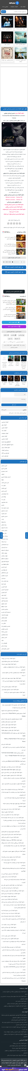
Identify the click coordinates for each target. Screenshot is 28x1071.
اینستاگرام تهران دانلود (13, 326)
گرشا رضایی (4, 592)
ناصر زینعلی (4, 637)
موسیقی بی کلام (5, 453)
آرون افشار (3, 488)
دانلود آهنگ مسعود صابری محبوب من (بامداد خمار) (14, 694)
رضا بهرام (3, 522)
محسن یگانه (4, 632)
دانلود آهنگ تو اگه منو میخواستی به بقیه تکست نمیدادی (14, 943)
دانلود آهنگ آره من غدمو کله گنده (9, 910)
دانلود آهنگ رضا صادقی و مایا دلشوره (10, 710)
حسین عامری (4, 516)
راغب (2, 519)
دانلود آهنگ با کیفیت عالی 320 (13, 267)
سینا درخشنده (4, 539)
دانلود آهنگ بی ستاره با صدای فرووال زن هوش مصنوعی (14, 668)
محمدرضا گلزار (4, 601)
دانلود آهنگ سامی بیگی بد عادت (8, 936)
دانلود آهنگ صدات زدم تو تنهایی (9, 876)
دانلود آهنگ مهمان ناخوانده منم (8, 896)
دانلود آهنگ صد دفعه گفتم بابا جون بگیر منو (11, 885)
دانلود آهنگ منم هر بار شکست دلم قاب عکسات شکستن (14, 779)
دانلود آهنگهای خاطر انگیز (7, 444)
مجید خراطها (4, 606)
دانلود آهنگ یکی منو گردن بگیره (8, 927)
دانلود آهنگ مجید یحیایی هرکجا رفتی (10, 661)
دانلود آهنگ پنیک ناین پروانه (8, 658)
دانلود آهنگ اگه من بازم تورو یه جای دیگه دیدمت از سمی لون (13, 920)
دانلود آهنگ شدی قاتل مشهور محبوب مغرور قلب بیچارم (13, 853)
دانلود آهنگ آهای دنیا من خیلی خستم (10, 938)
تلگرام (5, 335)
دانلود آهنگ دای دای (6, 744)
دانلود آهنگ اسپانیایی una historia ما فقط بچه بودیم (14, 968)
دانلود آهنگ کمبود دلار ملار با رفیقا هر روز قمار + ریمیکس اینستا (14, 822)
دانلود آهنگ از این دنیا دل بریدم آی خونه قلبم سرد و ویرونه (13, 979)
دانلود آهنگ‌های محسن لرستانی (14, 291)
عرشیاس (3, 578)
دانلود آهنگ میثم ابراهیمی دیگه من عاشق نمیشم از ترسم (13, 674)
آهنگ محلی (4, 436)
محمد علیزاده (4, 598)
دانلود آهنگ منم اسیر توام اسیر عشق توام (11, 767)
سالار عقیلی (4, 533)
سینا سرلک (3, 542)
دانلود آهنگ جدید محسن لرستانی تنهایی (13, 109)
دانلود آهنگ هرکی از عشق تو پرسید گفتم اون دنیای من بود (13, 785)
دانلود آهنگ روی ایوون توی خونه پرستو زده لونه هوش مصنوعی (14, 805)
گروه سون (3, 595)
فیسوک (16, 338)
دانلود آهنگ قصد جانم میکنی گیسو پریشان (11, 834)
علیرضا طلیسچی (5, 561)
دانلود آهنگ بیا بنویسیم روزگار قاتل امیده (11, 947)
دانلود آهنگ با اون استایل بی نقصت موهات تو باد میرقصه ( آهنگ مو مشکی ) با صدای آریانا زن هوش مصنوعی (15, 1034)
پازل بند (3, 499)
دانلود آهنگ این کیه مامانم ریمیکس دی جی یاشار (12, 902)
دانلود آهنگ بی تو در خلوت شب (8, 924)
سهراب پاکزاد (4, 553)
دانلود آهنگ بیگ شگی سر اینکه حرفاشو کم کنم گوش (14, 847)
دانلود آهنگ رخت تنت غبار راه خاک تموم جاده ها (12, 817)
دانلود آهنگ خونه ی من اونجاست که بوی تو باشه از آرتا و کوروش (14, 794)
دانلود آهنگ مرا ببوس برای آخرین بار (9, 874)
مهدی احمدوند (4, 615)
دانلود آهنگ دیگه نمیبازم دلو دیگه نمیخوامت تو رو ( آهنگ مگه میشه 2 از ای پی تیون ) (14, 963)
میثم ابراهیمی (4, 634)
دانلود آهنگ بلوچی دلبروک (7, 812)
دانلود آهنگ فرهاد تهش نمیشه (9, 664)
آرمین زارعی (4, 491)
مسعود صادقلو (4, 558)
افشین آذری (4, 468)
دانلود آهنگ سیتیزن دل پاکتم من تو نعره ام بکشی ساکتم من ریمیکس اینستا (14, 974)
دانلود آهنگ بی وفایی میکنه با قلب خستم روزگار (12, 843)
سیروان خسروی (5, 550)
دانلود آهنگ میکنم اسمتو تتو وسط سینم (10, 916)
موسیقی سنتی (5, 456)
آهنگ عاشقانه (14, 7)
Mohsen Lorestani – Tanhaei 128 (14, 199)
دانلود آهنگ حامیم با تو (21, 1001)
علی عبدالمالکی (4, 572)
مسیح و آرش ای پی (5, 612)
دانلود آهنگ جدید (19, 113)
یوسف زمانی (4, 646)
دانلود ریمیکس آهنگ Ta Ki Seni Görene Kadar (12, 753)
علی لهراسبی (4, 570)
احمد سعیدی (4, 471)
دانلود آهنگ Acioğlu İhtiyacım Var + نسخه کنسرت (15, 757)
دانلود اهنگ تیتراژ (6, 447)
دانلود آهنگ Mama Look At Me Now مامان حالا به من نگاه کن (13, 763)
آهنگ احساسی (19, 342)
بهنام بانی (3, 497)
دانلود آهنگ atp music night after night (11, 769)
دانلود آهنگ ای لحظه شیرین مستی (9, 899)
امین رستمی (4, 465)
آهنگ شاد (22, 7)
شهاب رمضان (4, 556)
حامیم (2, 505)
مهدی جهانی (4, 618)
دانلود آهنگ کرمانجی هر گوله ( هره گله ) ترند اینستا (14, 799)
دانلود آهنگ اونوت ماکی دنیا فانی (8, 724)
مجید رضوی (4, 604)
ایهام (2, 480)
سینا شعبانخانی (4, 544)
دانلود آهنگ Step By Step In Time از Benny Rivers (15, 740)
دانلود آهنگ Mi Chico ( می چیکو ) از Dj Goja (11, 840)
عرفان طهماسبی (5, 564)
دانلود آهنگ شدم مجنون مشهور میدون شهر (11, 775)
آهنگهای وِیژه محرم (6, 442)
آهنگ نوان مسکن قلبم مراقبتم (8, 722)
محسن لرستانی (14, 347)
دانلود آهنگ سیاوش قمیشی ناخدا (9, 686)
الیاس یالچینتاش (5, 649)
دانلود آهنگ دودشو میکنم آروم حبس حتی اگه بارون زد (14, 881)
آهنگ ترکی (4, 425)
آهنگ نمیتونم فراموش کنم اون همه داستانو (11, 719)
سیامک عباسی (4, 536)
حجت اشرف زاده (5, 508)
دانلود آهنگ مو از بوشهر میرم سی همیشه (11, 857)
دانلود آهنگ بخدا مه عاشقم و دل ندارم (10, 815)
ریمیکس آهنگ (5, 450)
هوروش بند (4, 643)
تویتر (9, 338)
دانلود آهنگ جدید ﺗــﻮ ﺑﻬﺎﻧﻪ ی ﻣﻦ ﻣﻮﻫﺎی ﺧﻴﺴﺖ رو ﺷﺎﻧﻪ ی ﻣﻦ (13, 827)
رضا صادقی (3, 525)
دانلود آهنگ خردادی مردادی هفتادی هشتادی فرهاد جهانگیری (13, 870)
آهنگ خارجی (4, 428)
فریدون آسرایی (4, 589)
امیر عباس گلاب (5, 482)
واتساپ (12, 335)
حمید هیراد (4, 513)
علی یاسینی (4, 567)
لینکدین (20, 335)
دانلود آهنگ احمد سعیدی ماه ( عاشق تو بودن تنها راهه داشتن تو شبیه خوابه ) (14, 706)
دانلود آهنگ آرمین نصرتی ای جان (19, 1020)
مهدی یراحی (4, 620)
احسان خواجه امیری (5, 477)
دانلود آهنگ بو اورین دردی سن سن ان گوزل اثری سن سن (14, 748)
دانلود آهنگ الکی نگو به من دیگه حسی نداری (11, 772)
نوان (2, 640)
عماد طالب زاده (4, 581)
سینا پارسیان (4, 547)
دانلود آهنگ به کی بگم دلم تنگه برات (10, 888)
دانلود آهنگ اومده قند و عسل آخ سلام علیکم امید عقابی (13, 957)
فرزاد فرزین (4, 587)
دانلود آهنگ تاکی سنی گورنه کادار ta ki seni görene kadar (13, 734)
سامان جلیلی (4, 530)
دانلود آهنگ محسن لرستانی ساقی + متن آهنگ (14, 214)
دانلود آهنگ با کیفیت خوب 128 (13, 272)
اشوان (2, 474)
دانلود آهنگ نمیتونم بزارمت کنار (8, 860)
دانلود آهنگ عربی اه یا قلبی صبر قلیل (10, 837)
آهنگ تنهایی (16, 345)
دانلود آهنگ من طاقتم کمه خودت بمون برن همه (12, 891)
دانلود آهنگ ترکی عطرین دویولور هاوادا (10, 730)
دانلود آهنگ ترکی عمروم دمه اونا (8, 727)
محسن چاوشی (4, 629)
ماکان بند (3, 623)
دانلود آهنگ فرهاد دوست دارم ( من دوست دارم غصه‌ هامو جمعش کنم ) (15, 906)
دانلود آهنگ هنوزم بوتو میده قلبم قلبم (10, 831)
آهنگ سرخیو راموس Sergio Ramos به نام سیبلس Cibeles (13, 715)
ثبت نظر (14, 405)
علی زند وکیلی (4, 575)
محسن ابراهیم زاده (5, 626)
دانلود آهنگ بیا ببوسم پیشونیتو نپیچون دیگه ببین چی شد (13, 931)
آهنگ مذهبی (5, 439)
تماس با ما (5, 7)
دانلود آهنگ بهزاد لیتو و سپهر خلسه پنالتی (11, 678)
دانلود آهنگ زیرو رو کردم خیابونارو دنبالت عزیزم (12, 789)
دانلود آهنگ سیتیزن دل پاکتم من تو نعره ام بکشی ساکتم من (13, 951)
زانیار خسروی (4, 527)
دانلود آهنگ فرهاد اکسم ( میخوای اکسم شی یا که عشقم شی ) (14, 682)
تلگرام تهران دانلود (13, 322)
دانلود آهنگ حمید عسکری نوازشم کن (10, 689)
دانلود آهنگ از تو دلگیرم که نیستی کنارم (10, 893)
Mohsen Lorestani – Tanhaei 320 (14, 197)
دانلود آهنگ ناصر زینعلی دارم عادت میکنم (17, 1003)
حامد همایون (4, 502)
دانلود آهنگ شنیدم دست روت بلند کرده (10, 913)
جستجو (3, 11)
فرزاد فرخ (3, 584)
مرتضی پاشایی (4, 609)
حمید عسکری (4, 511)
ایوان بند (3, 485)
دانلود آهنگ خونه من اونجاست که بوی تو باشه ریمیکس (14, 864)
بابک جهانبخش (4, 494)
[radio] (19, 224)
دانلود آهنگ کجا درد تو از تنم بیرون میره (10, 809)
